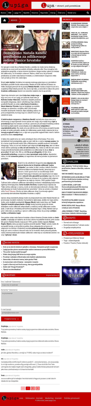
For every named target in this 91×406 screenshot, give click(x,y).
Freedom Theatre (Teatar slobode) (76, 243)
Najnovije (67, 19)
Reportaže (44, 13)
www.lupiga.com (50, 400)
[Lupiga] (15, 4)
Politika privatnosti (72, 398)
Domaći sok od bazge (71, 222)
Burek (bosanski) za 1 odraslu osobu (76, 225)
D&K (9, 13)
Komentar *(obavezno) (9, 290)
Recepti (69, 218)
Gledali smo (72, 13)
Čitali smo (61, 13)
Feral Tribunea (10, 191)
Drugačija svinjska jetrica (72, 227)
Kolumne (35, 13)
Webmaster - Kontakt (34, 398)
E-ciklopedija (73, 233)
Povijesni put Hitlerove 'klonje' (74, 238)
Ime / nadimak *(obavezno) (10, 282)
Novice (14, 20)
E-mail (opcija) (6, 309)
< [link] (23, 388)
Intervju (53, 13)
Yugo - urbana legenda (72, 240)
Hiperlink (26, 13)
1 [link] (27, 388)
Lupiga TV (17, 13)
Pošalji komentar (11, 319)
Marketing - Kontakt (53, 398)
